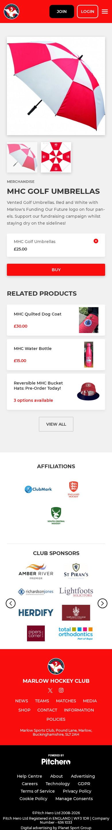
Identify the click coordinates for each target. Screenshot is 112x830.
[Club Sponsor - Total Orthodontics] (76, 634)
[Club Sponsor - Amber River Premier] (36, 572)
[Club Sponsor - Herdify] (36, 614)
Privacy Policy (77, 791)
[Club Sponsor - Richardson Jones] (36, 593)
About (56, 776)
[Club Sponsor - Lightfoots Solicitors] (76, 593)
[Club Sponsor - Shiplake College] (76, 614)
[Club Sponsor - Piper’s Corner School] (36, 634)
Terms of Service (38, 791)
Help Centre (29, 776)
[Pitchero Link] (56, 763)
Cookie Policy (33, 798)
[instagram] (61, 691)
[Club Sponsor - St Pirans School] (76, 572)
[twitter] (50, 691)
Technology (58, 783)
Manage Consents (74, 798)
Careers (30, 783)
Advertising (83, 776)
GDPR (84, 783)
